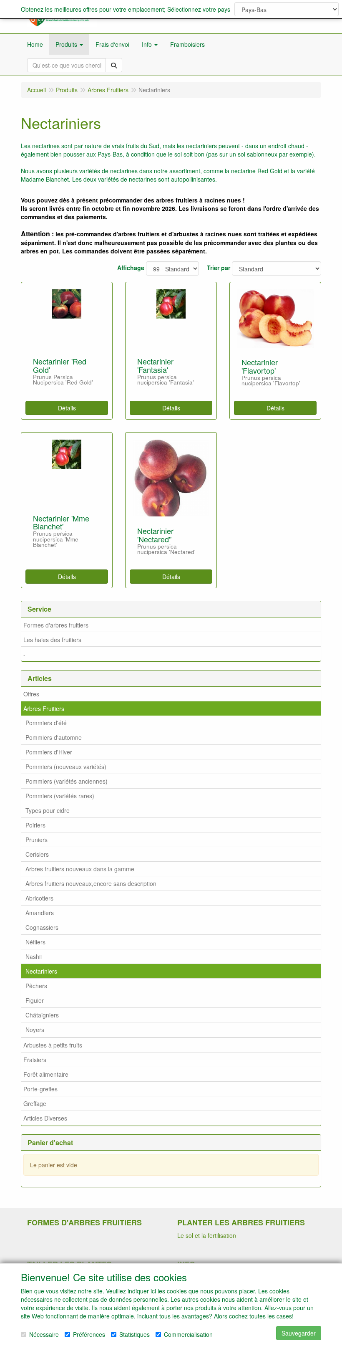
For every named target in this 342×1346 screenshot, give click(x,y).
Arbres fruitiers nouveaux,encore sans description (90, 883)
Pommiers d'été (46, 723)
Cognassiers (41, 927)
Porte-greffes (40, 1089)
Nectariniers (41, 971)
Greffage (34, 1103)
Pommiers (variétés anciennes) (66, 781)
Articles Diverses (45, 1118)
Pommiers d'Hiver (48, 752)
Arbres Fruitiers (43, 708)
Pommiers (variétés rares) (59, 796)
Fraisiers (34, 1059)
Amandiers (39, 912)
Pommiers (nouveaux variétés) (65, 766)
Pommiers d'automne (53, 737)
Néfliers (35, 942)
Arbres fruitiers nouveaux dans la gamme (79, 869)
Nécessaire (44, 1334)
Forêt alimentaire (45, 1074)
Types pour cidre (47, 810)
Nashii (33, 956)
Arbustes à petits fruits (52, 1045)
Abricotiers (39, 898)
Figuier (34, 1000)
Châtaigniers (42, 1015)
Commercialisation (188, 1334)
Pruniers (36, 839)
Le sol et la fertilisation (206, 1235)
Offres (31, 694)
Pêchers (36, 986)
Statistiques (134, 1334)
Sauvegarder (299, 1333)
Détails (67, 408)
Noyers (34, 1029)
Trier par (218, 267)
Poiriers (35, 825)
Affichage (130, 267)
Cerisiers (37, 854)
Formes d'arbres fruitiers (55, 625)
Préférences (89, 1334)
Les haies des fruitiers (52, 639)
